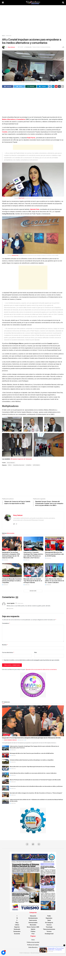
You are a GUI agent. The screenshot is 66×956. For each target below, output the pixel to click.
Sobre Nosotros (33, 947)
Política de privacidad (33, 942)
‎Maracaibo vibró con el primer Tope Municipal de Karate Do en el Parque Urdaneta (33, 580)
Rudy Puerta (31, 138)
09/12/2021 (20, 47)
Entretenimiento (33, 918)
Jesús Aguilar (11, 603)
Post (33, 933)
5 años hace (20, 603)
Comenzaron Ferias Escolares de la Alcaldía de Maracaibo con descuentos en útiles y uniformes (36, 786)
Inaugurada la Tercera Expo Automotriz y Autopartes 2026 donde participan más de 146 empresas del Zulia (31, 737)
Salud (49, 920)
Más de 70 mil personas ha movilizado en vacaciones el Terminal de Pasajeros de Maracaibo (35, 779)
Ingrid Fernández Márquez (10, 740)
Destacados (16, 931)
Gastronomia (33, 920)
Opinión (33, 929)
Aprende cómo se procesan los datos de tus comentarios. (41, 669)
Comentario (6, 623)
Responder (10, 608)
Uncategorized (49, 933)
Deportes (6, 575)
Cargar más (33, 590)
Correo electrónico (8, 652)
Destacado (8, 35)
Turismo (49, 931)
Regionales (49, 918)
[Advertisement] (33, 20)
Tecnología (49, 927)
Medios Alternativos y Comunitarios (13, 119)
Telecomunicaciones (49, 929)
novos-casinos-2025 (33, 927)
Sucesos (49, 924)
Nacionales (33, 924)
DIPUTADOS (36, 465)
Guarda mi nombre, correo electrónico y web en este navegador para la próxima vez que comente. (31, 660)
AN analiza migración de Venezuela (21, 459)
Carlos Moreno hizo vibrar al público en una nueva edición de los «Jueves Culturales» (54, 580)
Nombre (5, 645)
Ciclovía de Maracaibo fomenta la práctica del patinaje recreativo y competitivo (11, 580)
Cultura (17, 924)
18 (17, 918)
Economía (17, 933)
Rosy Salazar (11, 47)
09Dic (9, 465)
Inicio (3, 35)
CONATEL (28, 465)
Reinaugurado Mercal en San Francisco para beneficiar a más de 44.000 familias (54, 554)
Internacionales (33, 922)
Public (49, 916)
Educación (33, 916)
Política (33, 931)
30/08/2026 (48, 558)
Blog (17, 922)
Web (35, 652)
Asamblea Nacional (18, 465)
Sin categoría (49, 922)
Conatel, (4, 132)
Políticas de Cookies (33, 944)
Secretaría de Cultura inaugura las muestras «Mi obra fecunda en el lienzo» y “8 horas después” (36, 793)
